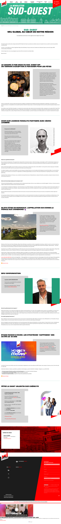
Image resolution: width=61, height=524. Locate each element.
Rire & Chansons (38, 501)
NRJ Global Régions (25, 501)
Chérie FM (15, 397)
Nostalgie (31, 501)
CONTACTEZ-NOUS (3, 520)
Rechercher (57, 1)
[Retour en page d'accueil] (6, 3)
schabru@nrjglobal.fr (7, 438)
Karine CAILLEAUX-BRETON (6, 257)
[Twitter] (8, 474)
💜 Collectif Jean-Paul (40, 2)
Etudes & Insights (25, 2)
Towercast (42, 501)
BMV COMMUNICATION (12, 286)
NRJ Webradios (23, 461)
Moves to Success (11, 2)
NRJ (29, 501)
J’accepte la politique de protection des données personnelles (51, 487)
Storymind (46, 346)
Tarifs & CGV (45, 2)
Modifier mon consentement (8, 497)
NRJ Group (20, 501)
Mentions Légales (8, 494)
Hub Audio (21, 2)
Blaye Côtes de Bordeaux (44, 225)
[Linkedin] (8, 470)
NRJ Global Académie (32, 2)
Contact (56, 4)
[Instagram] (8, 478)
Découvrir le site (5, 263)
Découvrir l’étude (5, 376)
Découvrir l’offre (8, 416)
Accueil (2, 25)
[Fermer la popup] (0, 503)
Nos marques (16, 2)
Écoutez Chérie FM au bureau (11, 418)
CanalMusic (45, 501)
